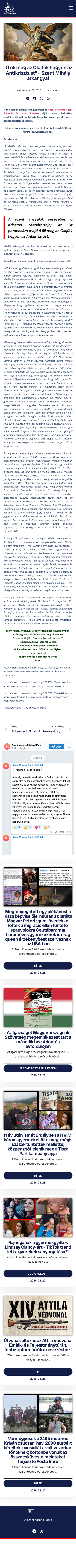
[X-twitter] (42, 1531)
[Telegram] (34, 1531)
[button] (28, 98)
